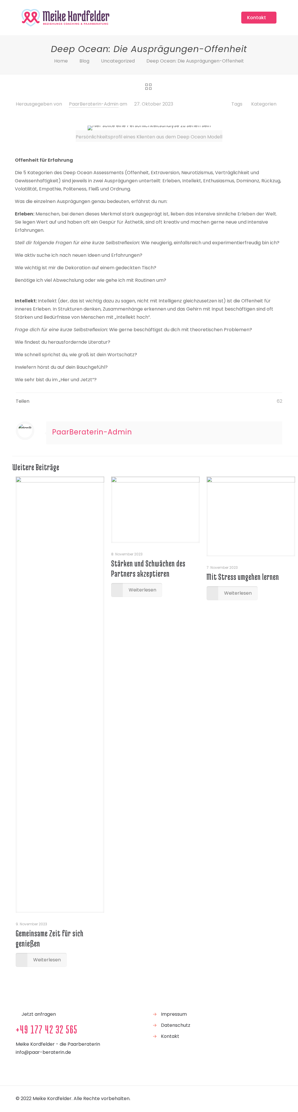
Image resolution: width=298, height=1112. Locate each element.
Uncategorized (118, 61)
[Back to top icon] (276, 1098)
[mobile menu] (225, 17)
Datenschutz (175, 1025)
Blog (84, 61)
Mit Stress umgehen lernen (243, 576)
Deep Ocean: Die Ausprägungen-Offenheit (195, 61)
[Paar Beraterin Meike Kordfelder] (65, 17)
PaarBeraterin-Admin (93, 104)
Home (61, 61)
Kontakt (256, 17)
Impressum (174, 1014)
